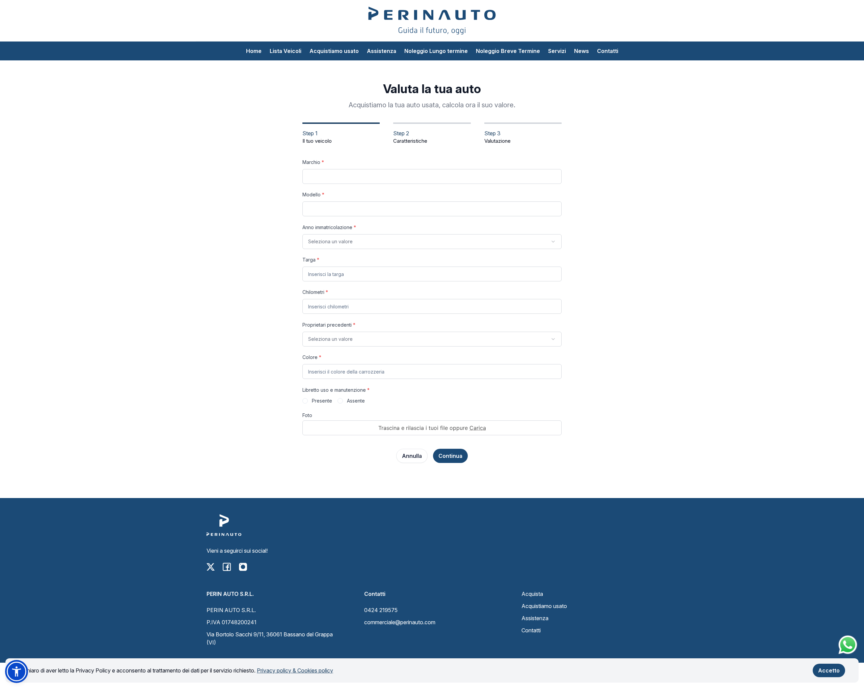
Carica (477, 427)
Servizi (557, 51)
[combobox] (432, 241)
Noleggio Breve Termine (508, 51)
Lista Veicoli (285, 51)
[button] (16, 671)
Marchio (313, 162)
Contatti (607, 51)
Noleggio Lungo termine (436, 51)
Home (254, 51)
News (581, 51)
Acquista (532, 593)
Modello (313, 194)
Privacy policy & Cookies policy (295, 670)
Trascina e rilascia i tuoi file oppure (432, 427)
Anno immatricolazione (329, 227)
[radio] (305, 401)
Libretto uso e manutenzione (336, 390)
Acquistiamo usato (334, 51)
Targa (310, 260)
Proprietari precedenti (328, 325)
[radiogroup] (432, 401)
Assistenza (381, 51)
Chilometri (315, 292)
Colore (311, 357)
